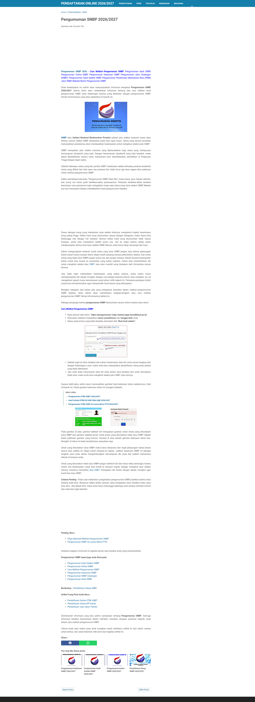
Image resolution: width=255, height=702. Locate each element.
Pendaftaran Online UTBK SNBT (82, 600)
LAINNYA (67, 10)
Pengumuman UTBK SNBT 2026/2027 (84, 396)
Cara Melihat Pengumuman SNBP (83, 569)
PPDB (138, 3)
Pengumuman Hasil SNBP (79, 579)
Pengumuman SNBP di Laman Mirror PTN (87, 542)
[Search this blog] (192, 7)
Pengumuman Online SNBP (80, 566)
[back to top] (249, 696)
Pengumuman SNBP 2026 (74, 71)
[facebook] (70, 643)
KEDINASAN (164, 3)
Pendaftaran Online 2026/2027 (87, 3)
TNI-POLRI (150, 3)
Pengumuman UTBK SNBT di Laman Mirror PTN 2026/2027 (93, 404)
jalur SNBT (94, 470)
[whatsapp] (88, 643)
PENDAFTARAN (125, 3)
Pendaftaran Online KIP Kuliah (81, 603)
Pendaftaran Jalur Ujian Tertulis (82, 607)
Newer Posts (68, 690)
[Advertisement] (106, 49)
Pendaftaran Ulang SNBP (85, 588)
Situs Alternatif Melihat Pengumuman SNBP (88, 538)
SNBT (92, 264)
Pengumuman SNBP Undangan (82, 576)
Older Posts (144, 690)
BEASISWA (178, 3)
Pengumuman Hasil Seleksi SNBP (83, 563)
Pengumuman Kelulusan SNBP (82, 572)
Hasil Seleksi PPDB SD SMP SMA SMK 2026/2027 (89, 400)
